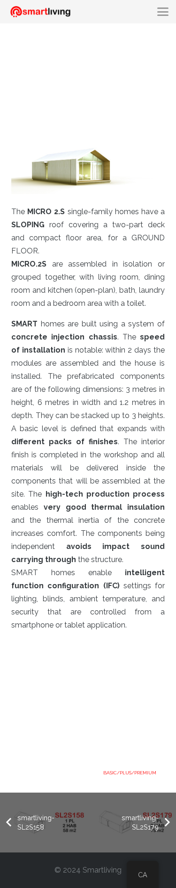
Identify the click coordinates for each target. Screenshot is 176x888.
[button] (163, 11)
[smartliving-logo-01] (40, 12)
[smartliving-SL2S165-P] (88, 81)
